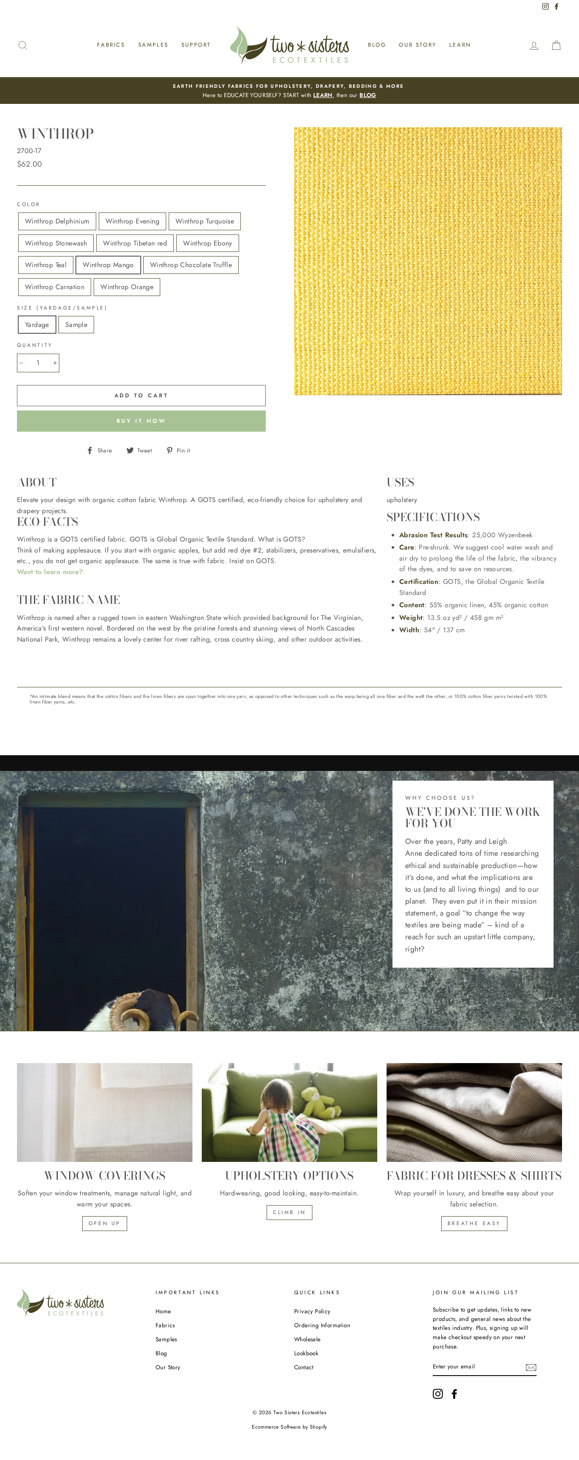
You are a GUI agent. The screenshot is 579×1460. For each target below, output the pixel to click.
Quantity (35, 345)
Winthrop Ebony (207, 243)
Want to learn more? (50, 572)
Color (29, 204)
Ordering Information (322, 1325)
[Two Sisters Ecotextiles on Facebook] (454, 1394)
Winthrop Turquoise (204, 221)
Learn (460, 45)
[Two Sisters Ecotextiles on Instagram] (438, 1394)
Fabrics (111, 45)
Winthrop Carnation (54, 287)
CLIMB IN (289, 1212)
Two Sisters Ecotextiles (299, 1412)
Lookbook (306, 1353)
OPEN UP (105, 1223)
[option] (289, 90)
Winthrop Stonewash (56, 243)
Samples (153, 45)
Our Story (417, 45)
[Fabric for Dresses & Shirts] (474, 1112)
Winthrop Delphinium (57, 221)
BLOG (367, 95)
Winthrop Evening (132, 221)
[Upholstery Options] (289, 1112)
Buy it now (142, 421)
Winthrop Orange (126, 287)
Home (163, 1311)
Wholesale (307, 1339)
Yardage (37, 324)
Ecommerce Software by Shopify (289, 1427)
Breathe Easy (474, 1223)
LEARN (323, 95)
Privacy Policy (312, 1311)
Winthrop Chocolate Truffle (191, 265)
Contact (304, 1367)
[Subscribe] (531, 1366)
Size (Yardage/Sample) (62, 308)
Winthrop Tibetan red (135, 243)
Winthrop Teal (46, 265)
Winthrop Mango (108, 265)
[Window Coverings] (104, 1112)
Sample (76, 324)
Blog (377, 45)
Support (196, 45)
